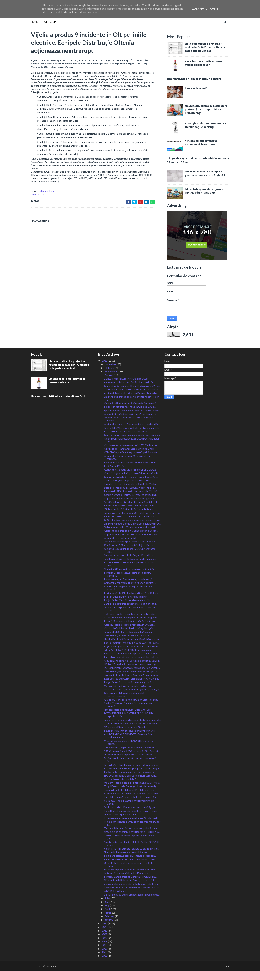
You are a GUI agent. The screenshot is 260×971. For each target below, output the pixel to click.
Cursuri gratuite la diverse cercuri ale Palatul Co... (131, 476)
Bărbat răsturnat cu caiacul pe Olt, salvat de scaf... (131, 653)
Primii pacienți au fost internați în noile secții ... (129, 579)
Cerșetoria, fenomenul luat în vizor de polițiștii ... (130, 582)
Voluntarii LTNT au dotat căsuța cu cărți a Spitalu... (131, 848)
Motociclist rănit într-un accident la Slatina (127, 685)
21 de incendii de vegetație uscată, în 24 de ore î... (131, 723)
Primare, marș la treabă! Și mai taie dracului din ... (130, 876)
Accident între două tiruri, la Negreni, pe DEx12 (130, 469)
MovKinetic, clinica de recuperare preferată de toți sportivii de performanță (206, 109)
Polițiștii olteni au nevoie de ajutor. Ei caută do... (130, 505)
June (108, 901)
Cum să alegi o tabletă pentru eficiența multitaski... (132, 473)
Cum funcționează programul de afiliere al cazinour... (132, 434)
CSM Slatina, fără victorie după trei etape (126, 635)
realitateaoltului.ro (47, 191)
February (110, 916)
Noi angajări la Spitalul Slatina (120, 814)
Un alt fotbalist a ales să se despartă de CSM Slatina (128, 864)
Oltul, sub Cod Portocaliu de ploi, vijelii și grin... (129, 628)
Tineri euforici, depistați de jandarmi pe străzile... (130, 747)
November (111, 364)
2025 (105, 360)
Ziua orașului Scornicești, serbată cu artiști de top (131, 883)
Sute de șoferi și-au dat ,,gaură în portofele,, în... (130, 487)
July (107, 898)
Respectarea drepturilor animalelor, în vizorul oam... (131, 678)
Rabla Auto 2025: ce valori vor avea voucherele (129, 516)
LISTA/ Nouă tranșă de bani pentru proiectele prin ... (131, 398)
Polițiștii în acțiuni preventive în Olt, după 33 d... (130, 406)
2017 (105, 948)
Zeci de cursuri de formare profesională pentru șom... (129, 837)
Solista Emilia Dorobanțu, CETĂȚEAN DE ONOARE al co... (132, 843)
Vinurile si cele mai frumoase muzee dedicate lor (203, 62)
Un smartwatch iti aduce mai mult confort (194, 78)
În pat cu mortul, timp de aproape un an (125, 431)
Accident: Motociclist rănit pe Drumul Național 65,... (132, 393)
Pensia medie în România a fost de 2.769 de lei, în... (131, 642)
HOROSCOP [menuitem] (49, 22)
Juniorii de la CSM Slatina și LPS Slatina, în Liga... (130, 789)
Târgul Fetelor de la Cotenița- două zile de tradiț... (131, 786)
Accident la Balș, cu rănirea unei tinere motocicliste (132, 424)
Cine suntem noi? (196, 88)
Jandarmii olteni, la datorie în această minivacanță (131, 674)
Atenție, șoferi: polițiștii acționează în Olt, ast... (129, 624)
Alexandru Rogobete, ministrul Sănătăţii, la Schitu (131, 699)
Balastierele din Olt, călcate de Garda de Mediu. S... (132, 483)
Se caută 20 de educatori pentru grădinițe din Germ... (129, 802)
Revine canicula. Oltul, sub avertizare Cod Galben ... (132, 593)
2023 (105, 926)
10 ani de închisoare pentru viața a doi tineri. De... (130, 541)
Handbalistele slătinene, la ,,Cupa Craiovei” (127, 709)
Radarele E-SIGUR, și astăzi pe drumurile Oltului (130, 491)
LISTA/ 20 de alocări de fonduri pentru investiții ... (131, 664)
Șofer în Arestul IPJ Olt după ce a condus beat (129, 527)
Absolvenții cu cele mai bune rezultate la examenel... (132, 719)
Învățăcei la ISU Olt (114, 466)
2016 (105, 952)
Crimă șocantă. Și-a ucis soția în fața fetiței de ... (130, 545)
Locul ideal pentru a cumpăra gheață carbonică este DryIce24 (205, 173)
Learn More (199, 8)
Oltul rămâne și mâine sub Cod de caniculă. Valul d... (132, 660)
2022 (105, 930)
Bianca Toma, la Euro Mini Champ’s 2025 (126, 378)
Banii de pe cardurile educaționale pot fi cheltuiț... (130, 603)
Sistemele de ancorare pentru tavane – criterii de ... (132, 831)
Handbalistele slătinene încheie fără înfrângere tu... (132, 639)
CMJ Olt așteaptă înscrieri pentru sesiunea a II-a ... (132, 519)
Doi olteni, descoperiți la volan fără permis (127, 872)
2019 (105, 941)
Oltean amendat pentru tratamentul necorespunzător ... (124, 694)
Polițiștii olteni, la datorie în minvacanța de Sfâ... (129, 682)
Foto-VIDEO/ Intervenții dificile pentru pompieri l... (131, 427)
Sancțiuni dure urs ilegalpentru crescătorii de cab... (131, 501)
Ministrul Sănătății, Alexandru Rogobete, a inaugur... (132, 689)
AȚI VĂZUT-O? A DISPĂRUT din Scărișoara (128, 649)
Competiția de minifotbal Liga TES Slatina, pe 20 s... (132, 385)
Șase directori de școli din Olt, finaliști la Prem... (130, 555)
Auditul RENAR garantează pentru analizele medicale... (128, 588)
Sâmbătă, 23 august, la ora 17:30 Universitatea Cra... (129, 550)
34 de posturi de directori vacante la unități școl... (131, 807)
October (110, 367)
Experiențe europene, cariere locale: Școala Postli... (132, 818)
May (107, 905)
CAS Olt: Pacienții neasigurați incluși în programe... (131, 617)
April (107, 908)
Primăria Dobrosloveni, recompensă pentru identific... (127, 574)
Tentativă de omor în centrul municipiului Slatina (130, 828)
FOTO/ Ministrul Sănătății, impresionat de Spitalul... (132, 667)
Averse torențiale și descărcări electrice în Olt (129, 382)
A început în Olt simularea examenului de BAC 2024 (201, 142)
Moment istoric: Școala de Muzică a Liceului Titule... (132, 782)
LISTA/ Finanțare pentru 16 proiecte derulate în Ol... (132, 523)
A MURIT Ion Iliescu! (115, 891)
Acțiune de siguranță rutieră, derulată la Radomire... (132, 646)
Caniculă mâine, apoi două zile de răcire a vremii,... (131, 403)
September (111, 371)
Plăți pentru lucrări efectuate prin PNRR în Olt (129, 730)
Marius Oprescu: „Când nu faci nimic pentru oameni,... (128, 705)
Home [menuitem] (34, 22)
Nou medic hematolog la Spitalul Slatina (125, 852)
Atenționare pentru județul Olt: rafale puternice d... (132, 512)
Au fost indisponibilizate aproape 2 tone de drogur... (132, 768)
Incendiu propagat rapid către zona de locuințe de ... (132, 656)
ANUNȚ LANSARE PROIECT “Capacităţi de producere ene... (128, 736)
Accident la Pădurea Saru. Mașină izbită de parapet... (127, 457)
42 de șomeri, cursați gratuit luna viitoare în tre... (130, 480)
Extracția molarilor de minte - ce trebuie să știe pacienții (205, 125)
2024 (105, 923)
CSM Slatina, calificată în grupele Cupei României (130, 452)
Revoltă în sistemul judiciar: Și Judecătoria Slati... (130, 462)
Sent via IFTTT (38, 194)
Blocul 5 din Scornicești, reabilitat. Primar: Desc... (130, 810)
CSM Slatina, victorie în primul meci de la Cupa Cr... (131, 671)
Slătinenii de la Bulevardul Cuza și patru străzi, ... (130, 880)
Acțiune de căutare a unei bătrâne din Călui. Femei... (132, 793)
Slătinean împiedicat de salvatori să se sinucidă (130, 869)
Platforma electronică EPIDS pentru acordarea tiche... (129, 564)
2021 (105, 934)
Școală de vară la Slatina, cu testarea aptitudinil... (130, 494)
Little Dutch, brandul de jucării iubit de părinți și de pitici (204, 190)
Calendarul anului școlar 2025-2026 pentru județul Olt (131, 440)
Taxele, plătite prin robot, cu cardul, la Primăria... (130, 558)
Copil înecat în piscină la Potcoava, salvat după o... (131, 534)
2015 (105, 955)
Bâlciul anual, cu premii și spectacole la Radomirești (132, 894)
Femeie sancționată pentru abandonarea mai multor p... (132, 823)
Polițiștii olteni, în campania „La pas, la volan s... (129, 771)
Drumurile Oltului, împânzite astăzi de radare (128, 754)
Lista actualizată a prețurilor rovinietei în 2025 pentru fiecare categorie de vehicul (205, 47)
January (109, 919)
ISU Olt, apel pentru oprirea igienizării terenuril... (130, 775)
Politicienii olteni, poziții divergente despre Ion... (130, 855)
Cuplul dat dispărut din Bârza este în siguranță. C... (131, 498)
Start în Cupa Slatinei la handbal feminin (125, 596)
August (109, 374)
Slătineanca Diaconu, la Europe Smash (125, 727)
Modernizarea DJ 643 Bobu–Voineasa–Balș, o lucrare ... (128, 419)
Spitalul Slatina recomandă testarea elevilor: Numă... (132, 410)
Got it (214, 8)
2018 (105, 944)
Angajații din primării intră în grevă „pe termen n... (131, 413)
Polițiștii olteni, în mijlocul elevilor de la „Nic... (128, 600)
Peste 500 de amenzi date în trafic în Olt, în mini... (131, 620)
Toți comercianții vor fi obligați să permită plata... (130, 613)
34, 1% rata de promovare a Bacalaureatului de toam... (129, 609)
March (108, 912)
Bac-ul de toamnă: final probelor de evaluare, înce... (132, 797)
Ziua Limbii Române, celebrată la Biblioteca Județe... (132, 389)
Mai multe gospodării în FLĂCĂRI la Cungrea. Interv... (128, 742)
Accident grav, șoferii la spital (120, 537)
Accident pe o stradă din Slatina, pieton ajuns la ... (131, 530)
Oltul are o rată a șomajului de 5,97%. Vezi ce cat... (131, 445)
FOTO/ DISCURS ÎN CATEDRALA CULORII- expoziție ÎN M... (128, 715)
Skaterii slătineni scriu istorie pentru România (129, 569)
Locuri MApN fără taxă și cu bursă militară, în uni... (131, 764)
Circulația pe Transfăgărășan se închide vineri (129, 448)
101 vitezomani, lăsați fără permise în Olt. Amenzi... (131, 750)
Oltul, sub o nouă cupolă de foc (121, 779)
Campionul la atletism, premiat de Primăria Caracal (131, 887)
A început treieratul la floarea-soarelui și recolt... (130, 859)
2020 (105, 937)
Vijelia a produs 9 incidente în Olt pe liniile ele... (129, 509)
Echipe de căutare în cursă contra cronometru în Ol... (130, 760)
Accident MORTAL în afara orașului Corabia (128, 631)
